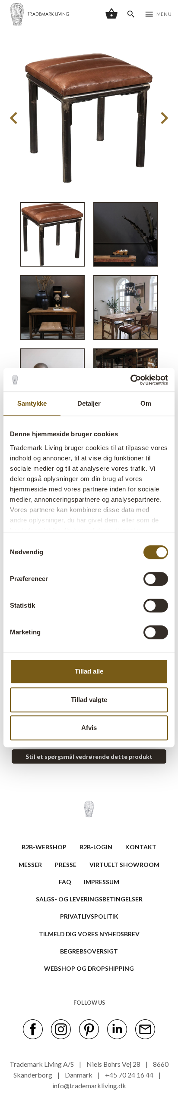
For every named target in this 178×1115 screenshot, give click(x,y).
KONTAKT (140, 847)
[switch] (155, 579)
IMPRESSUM (101, 881)
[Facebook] (33, 1028)
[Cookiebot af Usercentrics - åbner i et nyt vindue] (130, 379)
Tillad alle (89, 671)
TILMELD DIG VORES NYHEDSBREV (89, 934)
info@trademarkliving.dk (89, 1085)
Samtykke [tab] (32, 403)
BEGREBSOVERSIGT (89, 951)
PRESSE (65, 864)
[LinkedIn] (117, 1028)
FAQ (65, 881)
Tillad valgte (89, 699)
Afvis (89, 727)
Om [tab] (145, 403)
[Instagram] (61, 1028)
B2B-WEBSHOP (44, 847)
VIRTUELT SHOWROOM (124, 864)
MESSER (30, 864)
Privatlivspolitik (89, 916)
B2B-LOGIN (95, 847)
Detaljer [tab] (89, 403)
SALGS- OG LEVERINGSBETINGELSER (89, 899)
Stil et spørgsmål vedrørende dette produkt (89, 756)
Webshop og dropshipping (89, 968)
